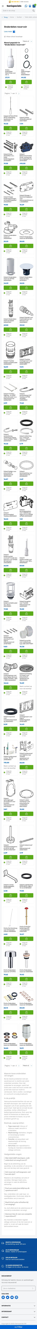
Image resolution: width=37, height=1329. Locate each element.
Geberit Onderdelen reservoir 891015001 (26, 237)
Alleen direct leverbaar (14, 36)
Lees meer (10, 31)
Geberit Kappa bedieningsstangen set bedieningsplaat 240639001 (10, 199)
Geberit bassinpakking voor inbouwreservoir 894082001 (26, 474)
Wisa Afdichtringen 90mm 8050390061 (25, 72)
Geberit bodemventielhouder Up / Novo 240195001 (10, 604)
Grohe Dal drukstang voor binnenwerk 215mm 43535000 (10, 929)
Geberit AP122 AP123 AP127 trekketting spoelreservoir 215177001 (10, 118)
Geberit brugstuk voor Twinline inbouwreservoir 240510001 (25, 604)
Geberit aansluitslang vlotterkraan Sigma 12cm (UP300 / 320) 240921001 (10, 438)
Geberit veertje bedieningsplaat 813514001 (9, 886)
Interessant (7, 1311)
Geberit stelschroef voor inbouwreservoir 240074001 (26, 847)
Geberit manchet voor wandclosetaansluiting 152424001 (10, 719)
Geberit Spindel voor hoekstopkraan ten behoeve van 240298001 (26, 320)
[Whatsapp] (26, 6)
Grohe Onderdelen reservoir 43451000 (26, 970)
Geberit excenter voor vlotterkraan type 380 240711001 (26, 642)
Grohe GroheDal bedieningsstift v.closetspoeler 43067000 (25, 929)
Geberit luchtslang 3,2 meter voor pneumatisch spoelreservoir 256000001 (26, 677)
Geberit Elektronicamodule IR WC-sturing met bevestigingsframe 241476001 (26, 157)
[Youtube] (12, 1297)
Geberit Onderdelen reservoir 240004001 (10, 237)
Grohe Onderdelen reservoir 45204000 (26, 1044)
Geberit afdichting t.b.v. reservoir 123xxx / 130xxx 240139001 (25, 438)
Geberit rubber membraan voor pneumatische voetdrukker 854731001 (25, 803)
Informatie (6, 1306)
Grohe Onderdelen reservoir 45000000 (10, 1044)
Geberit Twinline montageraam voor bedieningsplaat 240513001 (26, 362)
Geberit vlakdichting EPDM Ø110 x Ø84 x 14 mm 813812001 (26, 886)
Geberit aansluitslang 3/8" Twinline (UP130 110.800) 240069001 (26, 397)
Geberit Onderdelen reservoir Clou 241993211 (26, 278)
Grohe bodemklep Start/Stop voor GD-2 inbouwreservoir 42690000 (10, 74)
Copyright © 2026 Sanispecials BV (14, 1324)
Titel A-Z (28, 41)
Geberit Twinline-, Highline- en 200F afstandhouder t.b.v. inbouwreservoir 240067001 (10, 397)
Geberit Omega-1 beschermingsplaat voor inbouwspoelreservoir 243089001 (26, 199)
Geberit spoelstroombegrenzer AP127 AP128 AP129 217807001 (10, 847)
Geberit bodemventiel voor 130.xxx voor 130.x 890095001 (26, 560)
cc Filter (18, 1327)
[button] (10, 82)
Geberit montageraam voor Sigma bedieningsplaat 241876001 (26, 718)
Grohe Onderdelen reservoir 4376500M (26, 1004)
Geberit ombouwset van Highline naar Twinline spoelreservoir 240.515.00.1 (26, 757)
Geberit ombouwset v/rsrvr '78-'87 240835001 (10, 758)
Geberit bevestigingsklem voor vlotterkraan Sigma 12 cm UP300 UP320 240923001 (26, 513)
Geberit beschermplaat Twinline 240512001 (10, 514)
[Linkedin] (16, 1297)
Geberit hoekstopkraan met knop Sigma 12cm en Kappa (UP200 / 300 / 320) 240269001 (10, 677)
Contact (5, 1317)
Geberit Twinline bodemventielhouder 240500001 (10, 362)
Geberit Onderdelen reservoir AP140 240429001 (10, 278)
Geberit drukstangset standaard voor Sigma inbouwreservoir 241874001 (9, 639)
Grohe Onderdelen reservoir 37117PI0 (10, 970)
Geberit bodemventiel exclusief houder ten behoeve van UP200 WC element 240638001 (10, 558)
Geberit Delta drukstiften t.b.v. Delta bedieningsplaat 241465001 (9, 157)
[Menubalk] (3, 6)
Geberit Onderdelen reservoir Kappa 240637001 (10, 320)
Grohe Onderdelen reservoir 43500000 (10, 1004)
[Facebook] (3, 1297)
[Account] (30, 6)
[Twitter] (7, 1297)
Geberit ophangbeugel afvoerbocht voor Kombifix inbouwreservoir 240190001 (9, 802)
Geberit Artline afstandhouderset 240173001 (25, 119)
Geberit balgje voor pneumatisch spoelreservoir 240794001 (10, 474)
